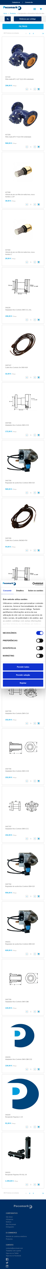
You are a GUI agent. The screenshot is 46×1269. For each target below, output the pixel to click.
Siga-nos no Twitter (12, 1253)
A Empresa (9, 1219)
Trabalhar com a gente (13, 1251)
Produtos (13, 13)
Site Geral (9, 1217)
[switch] (39, 641)
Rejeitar (23, 683)
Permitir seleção (23, 675)
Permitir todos (23, 667)
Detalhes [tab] (20, 591)
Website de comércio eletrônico (16, 1236)
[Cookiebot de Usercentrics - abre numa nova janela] (32, 583)
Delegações (10, 1227)
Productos (9, 1239)
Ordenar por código (27, 19)
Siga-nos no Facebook (13, 1256)
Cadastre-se (16, 2)
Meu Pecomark (11, 1224)
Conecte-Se (29, 2)
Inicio (5, 13)
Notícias (8, 1222)
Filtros (23, 26)
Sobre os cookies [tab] (35, 591)
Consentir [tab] (7, 591)
